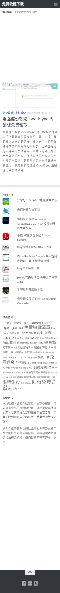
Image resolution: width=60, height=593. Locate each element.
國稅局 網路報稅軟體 (45, 363)
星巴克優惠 (20, 373)
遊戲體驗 (41, 377)
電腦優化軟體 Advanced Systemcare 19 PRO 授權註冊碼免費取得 (36, 224)
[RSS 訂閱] (36, 583)
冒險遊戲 (32, 363)
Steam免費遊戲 (30, 357)
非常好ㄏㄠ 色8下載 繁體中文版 (37, 200)
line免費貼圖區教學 (29, 343)
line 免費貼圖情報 (19, 347)
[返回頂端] (30, 572)
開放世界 (51, 377)
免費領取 (21, 362)
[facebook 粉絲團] (24, 583)
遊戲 (52, 373)
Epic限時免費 (32, 337)
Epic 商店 (44, 333)
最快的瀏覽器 (33, 372)
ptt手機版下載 (38, 352)
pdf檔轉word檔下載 (23, 352)
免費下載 (43, 357)
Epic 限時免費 (46, 338)
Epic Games (11, 323)
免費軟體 (7, 112)
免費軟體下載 (13, 4)
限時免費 (11, 382)
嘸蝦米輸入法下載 (28, 209)
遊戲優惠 (12, 377)
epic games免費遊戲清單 (26, 327)
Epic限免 (19, 338)
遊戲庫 (20, 377)
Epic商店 (8, 337)
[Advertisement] (30, 50)
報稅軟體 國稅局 (25, 368)
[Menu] (56, 4)
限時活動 (12, 388)
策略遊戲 (45, 372)
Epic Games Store (36, 323)
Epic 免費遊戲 (28, 333)
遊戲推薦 (30, 377)
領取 (19, 389)
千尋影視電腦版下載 (30, 289)
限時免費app (26, 383)
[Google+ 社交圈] (30, 583)
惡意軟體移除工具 (43, 367)
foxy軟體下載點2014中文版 (34, 247)
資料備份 (20, 112)
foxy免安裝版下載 (28, 268)
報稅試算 (14, 368)
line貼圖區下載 (38, 347)
